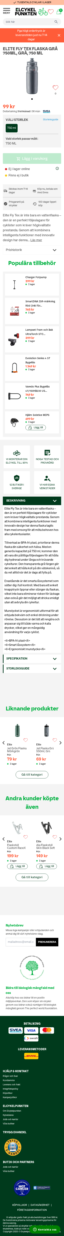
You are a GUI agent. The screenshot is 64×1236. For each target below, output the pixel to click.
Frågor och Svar (10, 1076)
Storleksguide (50, 119)
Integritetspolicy (10, 1089)
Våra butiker (8, 1124)
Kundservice (9, 1080)
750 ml (11, 128)
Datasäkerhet (40, 1205)
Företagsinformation (32, 1210)
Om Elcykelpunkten (12, 1111)
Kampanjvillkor (10, 1097)
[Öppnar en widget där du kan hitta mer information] (44, 1229)
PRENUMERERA (47, 942)
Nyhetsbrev (8, 1115)
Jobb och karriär (10, 1120)
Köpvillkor (7, 1093)
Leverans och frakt (11, 1085)
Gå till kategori (32, 774)
